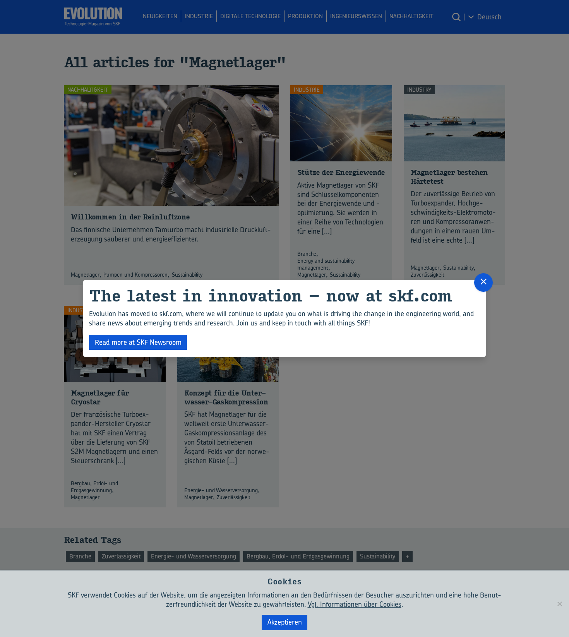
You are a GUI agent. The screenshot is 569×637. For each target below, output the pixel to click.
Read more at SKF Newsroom (138, 342)
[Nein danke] (559, 604)
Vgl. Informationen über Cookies (354, 604)
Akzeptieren (284, 622)
